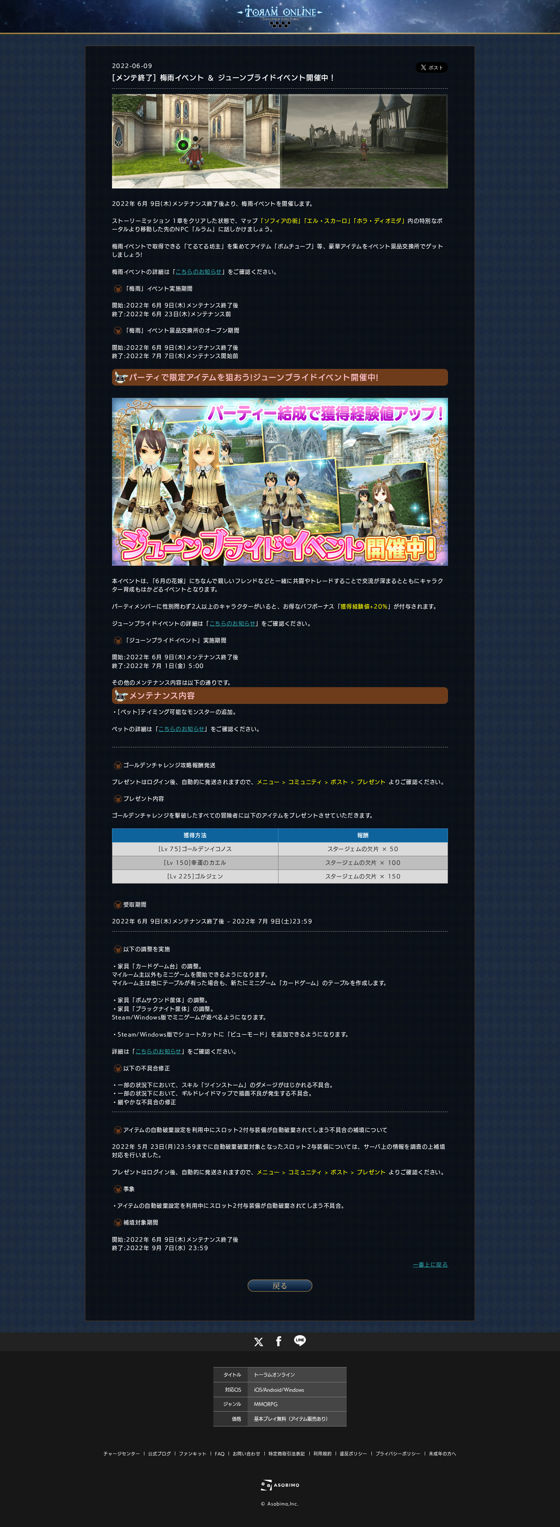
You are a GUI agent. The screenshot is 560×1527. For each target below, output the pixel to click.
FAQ (220, 1454)
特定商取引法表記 (287, 1454)
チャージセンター (122, 1454)
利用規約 (323, 1454)
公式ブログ (159, 1454)
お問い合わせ (247, 1454)
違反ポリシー (354, 1454)
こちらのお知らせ (199, 271)
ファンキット (193, 1454)
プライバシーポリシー (398, 1454)
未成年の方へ (443, 1454)
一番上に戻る (430, 1264)
